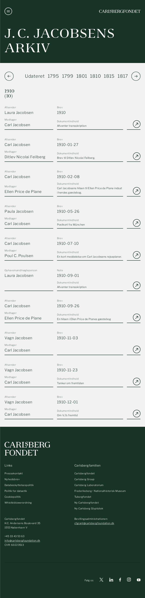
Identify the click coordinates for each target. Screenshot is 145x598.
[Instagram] (129, 580)
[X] (101, 580)
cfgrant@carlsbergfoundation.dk (94, 523)
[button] (135, 76)
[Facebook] (120, 580)
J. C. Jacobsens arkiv (60, 40)
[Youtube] (138, 580)
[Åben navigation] (8, 11)
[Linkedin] (111, 580)
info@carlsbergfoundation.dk (22, 540)
